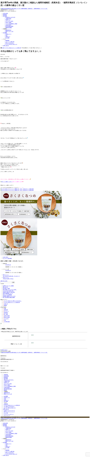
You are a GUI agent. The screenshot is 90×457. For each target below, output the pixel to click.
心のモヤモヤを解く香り (8, 290)
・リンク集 (5, 413)
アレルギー (6, 318)
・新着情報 (5, 374)
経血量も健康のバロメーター (9, 296)
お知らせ (6, 303)
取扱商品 (5, 14)
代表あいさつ (6, 397)
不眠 (5, 308)
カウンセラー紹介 (7, 383)
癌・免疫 (6, 314)
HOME (3, 47)
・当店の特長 (6, 376)
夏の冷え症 (5, 287)
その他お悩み (7, 321)
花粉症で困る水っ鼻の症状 (9, 292)
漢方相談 (5, 16)
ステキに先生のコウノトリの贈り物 (13, 47)
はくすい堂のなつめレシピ (9, 407)
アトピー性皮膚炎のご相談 (9, 386)
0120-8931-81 (8, 264)
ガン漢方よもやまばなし (9, 406)
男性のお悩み (7, 317)
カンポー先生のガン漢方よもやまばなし (13, 300)
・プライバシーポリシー (8, 414)
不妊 (5, 320)
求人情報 (5, 401)
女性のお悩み (7, 315)
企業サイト (6, 400)
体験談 (5, 305)
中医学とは (6, 382)
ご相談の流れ (6, 381)
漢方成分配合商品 (7, 388)
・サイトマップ (6, 415)
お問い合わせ (6, 45)
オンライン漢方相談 (7, 258)
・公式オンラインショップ (9, 410)
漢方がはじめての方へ (8, 379)
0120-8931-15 (8, 270)
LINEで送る (5, 257)
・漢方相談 (5, 378)
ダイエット (6, 311)
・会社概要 (5, 396)
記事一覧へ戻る (3, 280)
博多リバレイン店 (7, 394)
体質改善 (6, 309)
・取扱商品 (5, 377)
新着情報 (5, 404)
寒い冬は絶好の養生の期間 (9, 297)
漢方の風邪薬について (8, 293)
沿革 (4, 398)
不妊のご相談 (6, 385)
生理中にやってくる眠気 (8, 285)
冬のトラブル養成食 (7, 294)
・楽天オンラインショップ (9, 411)
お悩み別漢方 (6, 387)
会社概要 (5, 32)
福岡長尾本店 (6, 392)
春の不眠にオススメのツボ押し (10, 289)
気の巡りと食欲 (6, 288)
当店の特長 (5, 13)
